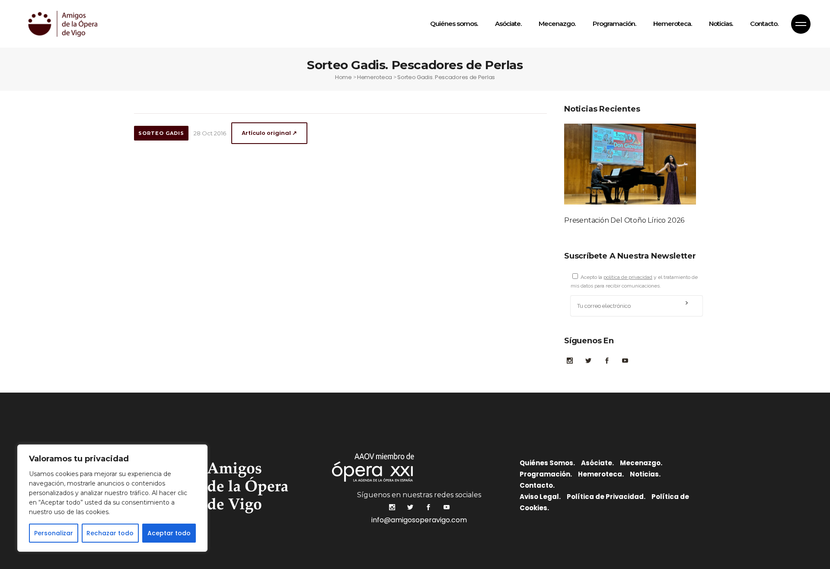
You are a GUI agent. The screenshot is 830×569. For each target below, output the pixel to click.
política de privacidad (627, 277)
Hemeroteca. (601, 474)
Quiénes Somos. (547, 462)
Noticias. (645, 474)
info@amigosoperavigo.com (419, 520)
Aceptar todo (169, 533)
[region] (112, 498)
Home (343, 77)
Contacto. (537, 485)
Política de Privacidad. (606, 496)
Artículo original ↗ (269, 133)
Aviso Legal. (540, 496)
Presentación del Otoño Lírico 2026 (624, 220)
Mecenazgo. (641, 462)
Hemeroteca (374, 77)
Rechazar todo (110, 533)
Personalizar (53, 533)
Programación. (546, 474)
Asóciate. (597, 462)
